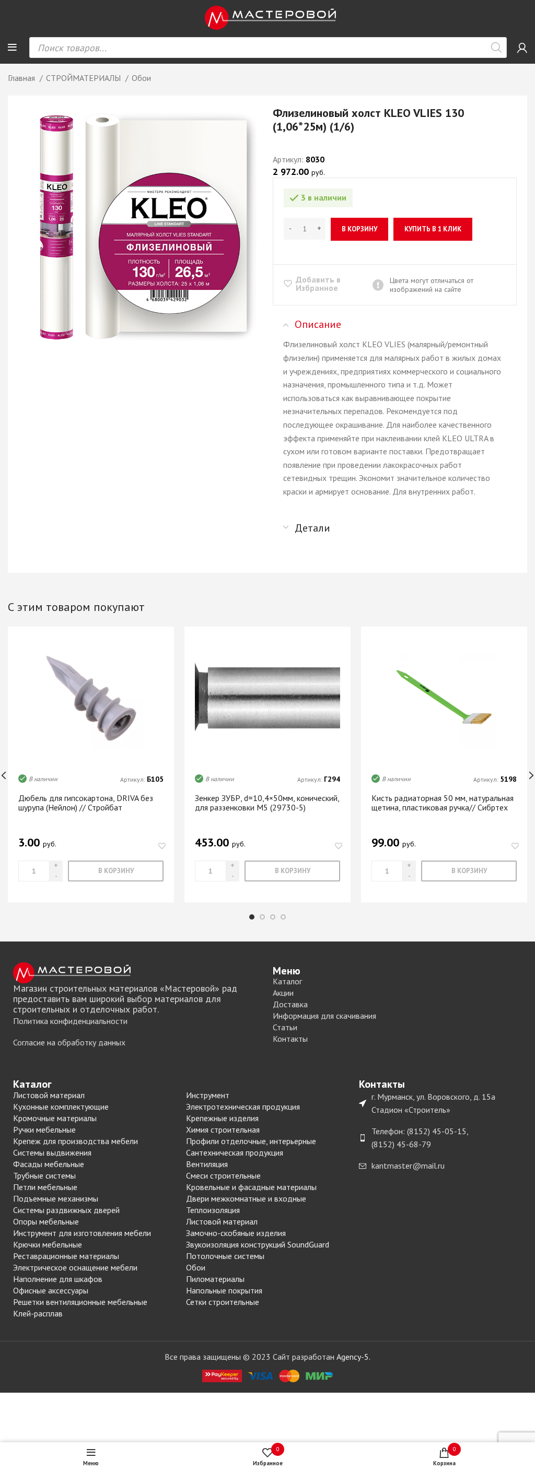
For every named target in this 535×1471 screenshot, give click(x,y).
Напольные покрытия (224, 1290)
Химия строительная (223, 1129)
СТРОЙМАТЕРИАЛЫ (84, 78)
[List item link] (137, 1021)
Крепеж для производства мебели (75, 1141)
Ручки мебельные (44, 1129)
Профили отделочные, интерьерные (251, 1141)
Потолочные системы (225, 1256)
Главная (22, 78)
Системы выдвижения (52, 1152)
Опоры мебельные (46, 1221)
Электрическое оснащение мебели (75, 1267)
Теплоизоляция (213, 1210)
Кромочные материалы (55, 1118)
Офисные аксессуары (50, 1290)
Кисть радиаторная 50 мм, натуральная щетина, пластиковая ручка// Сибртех (442, 803)
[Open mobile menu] (12, 47)
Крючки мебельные (47, 1244)
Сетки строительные (222, 1302)
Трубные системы (44, 1175)
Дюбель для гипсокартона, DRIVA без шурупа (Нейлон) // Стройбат (85, 803)
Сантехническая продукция (234, 1152)
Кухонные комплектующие (61, 1106)
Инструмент (207, 1095)
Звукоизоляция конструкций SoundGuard (257, 1244)
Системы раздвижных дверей (66, 1210)
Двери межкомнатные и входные (246, 1198)
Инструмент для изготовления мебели (82, 1233)
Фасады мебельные (48, 1164)
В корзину (359, 229)
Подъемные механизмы (55, 1198)
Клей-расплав (38, 1313)
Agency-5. (353, 1356)
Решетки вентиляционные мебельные (80, 1302)
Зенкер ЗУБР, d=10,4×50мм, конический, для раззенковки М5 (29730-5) (267, 803)
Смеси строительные (223, 1175)
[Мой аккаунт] (522, 47)
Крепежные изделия (222, 1118)
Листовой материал (49, 1095)
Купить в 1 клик (432, 229)
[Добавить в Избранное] (162, 846)
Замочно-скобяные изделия (236, 1233)
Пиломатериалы (215, 1279)
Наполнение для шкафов (57, 1279)
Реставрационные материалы (66, 1256)
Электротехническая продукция (243, 1106)
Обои (141, 78)
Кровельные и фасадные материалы (251, 1187)
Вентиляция (207, 1164)
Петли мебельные (45, 1187)
